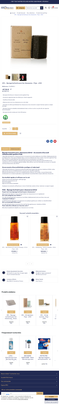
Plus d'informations (23, 399)
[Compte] (46, 8)
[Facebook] (47, 141)
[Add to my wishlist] (20, 133)
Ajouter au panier (13, 244)
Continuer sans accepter (51, 402)
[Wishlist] (49, 8)
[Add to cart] (8, 311)
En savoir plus (6, 122)
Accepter (51, 396)
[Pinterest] (51, 141)
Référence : (5, 86)
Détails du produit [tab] (15, 148)
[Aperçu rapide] (21, 244)
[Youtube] (55, 141)
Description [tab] (5, 148)
